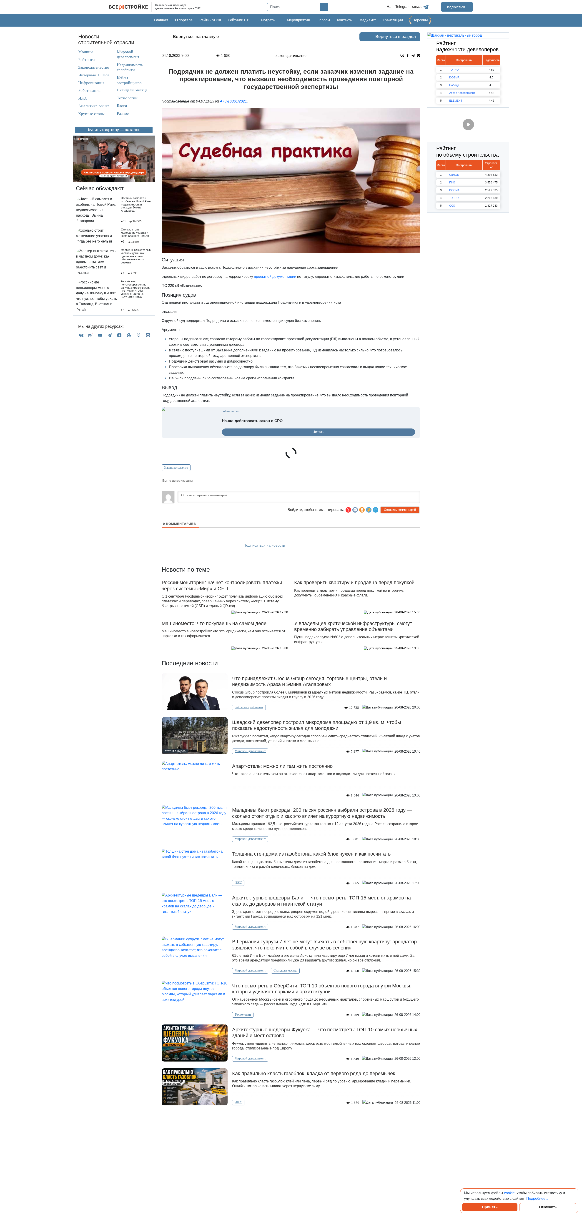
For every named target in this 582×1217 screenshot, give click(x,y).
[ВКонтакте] (81, 335)
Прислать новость (317, 546)
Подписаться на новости (264, 545)
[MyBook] (138, 335)
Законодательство (93, 67)
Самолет (455, 174)
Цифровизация (91, 82)
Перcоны (420, 20)
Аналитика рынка (94, 106)
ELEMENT (455, 100)
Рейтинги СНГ (240, 20)
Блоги (122, 105)
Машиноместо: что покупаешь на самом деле (214, 623)
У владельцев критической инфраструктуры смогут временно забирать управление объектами (353, 626)
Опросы (323, 20)
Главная (161, 20)
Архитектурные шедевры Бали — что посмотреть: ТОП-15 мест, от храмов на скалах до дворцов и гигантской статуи (321, 900)
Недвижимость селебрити (126, 67)
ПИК (452, 182)
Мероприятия (298, 20)
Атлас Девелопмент (462, 93)
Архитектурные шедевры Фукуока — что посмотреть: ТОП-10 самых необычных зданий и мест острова (324, 1032)
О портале (184, 20)
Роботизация (89, 90)
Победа (454, 85)
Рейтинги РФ (210, 20)
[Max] (148, 335)
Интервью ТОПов (94, 75)
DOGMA (454, 77)
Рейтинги (86, 59)
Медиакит (367, 20)
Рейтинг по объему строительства (467, 151)
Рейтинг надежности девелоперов (467, 46)
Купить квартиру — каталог (114, 130)
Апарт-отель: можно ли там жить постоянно (282, 766)
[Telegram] (109, 335)
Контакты (345, 20)
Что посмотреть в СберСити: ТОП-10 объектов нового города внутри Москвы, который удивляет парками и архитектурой (321, 988)
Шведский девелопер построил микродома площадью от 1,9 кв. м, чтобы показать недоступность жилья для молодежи (316, 725)
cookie (509, 1193)
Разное (123, 113)
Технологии (127, 98)
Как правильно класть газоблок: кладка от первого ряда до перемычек (313, 1073)
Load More (291, 1119)
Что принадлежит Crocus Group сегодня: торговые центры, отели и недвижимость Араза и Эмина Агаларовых (309, 681)
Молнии (85, 52)
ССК (452, 205)
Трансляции (393, 20)
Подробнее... (537, 1198)
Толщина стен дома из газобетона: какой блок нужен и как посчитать (311, 854)
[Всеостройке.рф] (130, 7)
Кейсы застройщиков (129, 80)
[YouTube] (100, 335)
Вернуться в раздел (395, 36)
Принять (490, 1207)
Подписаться (456, 7)
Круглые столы (91, 113)
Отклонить (548, 1207)
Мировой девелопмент (128, 54)
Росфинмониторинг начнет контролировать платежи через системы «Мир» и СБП (222, 585)
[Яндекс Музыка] (129, 335)
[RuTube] (90, 335)
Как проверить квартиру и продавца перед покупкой (354, 582)
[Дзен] (119, 335)
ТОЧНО (454, 69)
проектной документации (275, 276)
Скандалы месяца (132, 90)
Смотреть (266, 20)
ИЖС (83, 98)
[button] (375, 510)
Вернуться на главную (196, 36)
